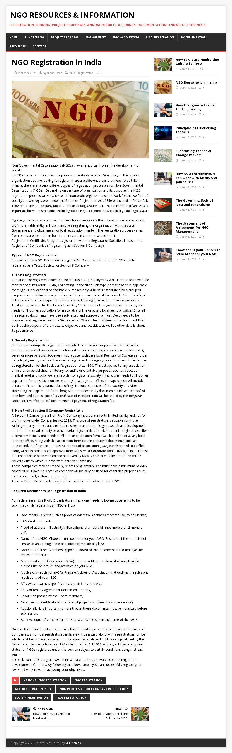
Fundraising (34, 37)
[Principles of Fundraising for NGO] (163, 137)
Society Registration (31, 697)
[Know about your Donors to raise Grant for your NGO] (163, 259)
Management (96, 37)
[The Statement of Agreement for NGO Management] (163, 232)
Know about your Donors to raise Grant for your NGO (198, 252)
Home (13, 37)
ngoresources (52, 73)
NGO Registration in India (196, 82)
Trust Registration (71, 697)
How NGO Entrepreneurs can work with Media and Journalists (196, 177)
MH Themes (73, 743)
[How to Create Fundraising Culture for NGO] (163, 68)
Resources (18, 46)
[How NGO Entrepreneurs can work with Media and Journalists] (163, 183)
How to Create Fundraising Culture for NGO (197, 61)
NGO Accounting (126, 37)
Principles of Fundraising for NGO (196, 130)
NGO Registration (160, 37)
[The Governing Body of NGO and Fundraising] (163, 209)
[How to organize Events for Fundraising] (163, 114)
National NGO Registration (45, 680)
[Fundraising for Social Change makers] (163, 160)
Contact (39, 46)
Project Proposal (65, 37)
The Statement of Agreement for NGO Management (192, 227)
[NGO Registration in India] (163, 91)
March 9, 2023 (27, 73)
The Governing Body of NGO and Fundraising (194, 202)
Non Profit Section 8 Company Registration (94, 689)
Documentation (193, 37)
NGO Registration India (33, 689)
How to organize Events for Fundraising (195, 107)
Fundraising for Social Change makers (193, 153)
